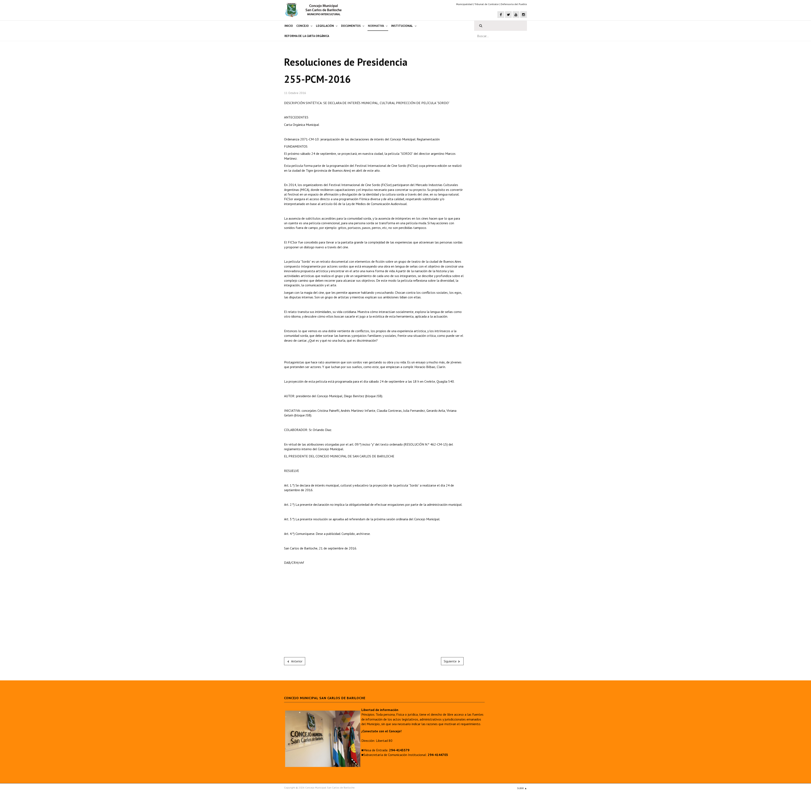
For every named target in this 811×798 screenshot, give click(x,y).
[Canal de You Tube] (516, 14)
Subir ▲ (522, 788)
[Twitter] (508, 14)
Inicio (288, 26)
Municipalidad (464, 4)
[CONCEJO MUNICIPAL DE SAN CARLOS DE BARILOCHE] (314, 10)
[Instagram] (523, 14)
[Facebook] (500, 14)
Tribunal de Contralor (486, 4)
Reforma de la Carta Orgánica (306, 36)
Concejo (302, 26)
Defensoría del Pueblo (514, 4)
